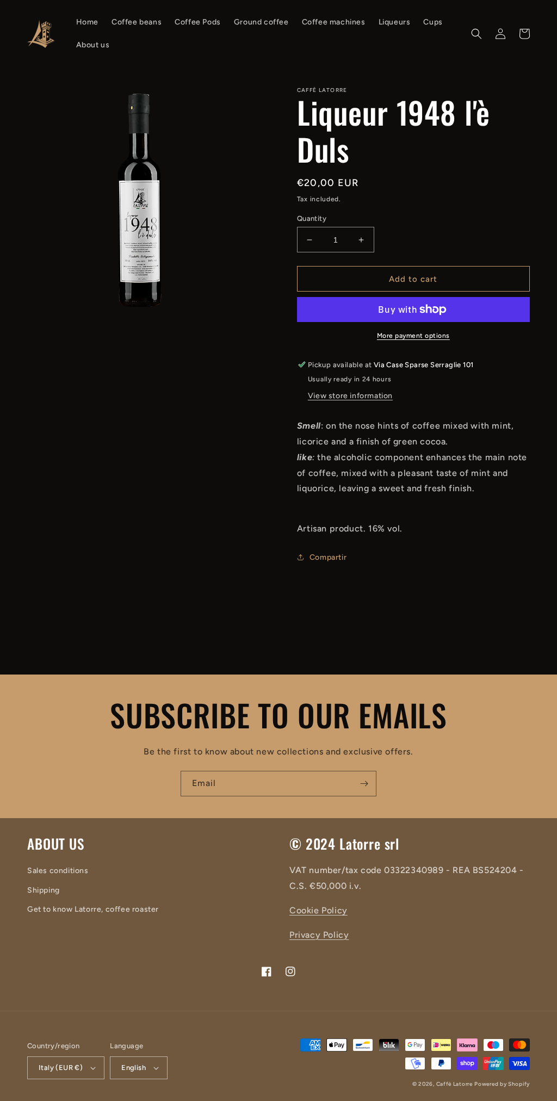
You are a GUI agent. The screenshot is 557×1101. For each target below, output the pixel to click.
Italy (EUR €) (61, 1067)
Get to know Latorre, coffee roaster (93, 909)
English (133, 1067)
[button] (476, 34)
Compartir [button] (328, 557)
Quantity (311, 218)
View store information (350, 395)
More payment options (413, 335)
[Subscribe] (364, 783)
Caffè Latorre (454, 1083)
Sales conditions (58, 870)
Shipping (43, 890)
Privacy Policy (319, 935)
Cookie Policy (318, 910)
